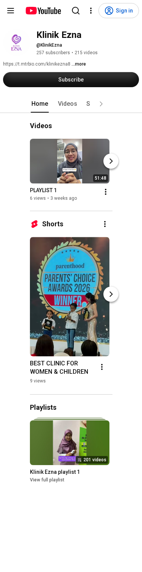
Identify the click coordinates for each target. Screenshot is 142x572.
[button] (101, 104)
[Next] (111, 161)
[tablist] (71, 104)
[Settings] (90, 10)
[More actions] (105, 191)
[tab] (40, 104)
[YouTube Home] (43, 10)
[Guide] (10, 10)
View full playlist (47, 480)
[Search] (75, 10)
